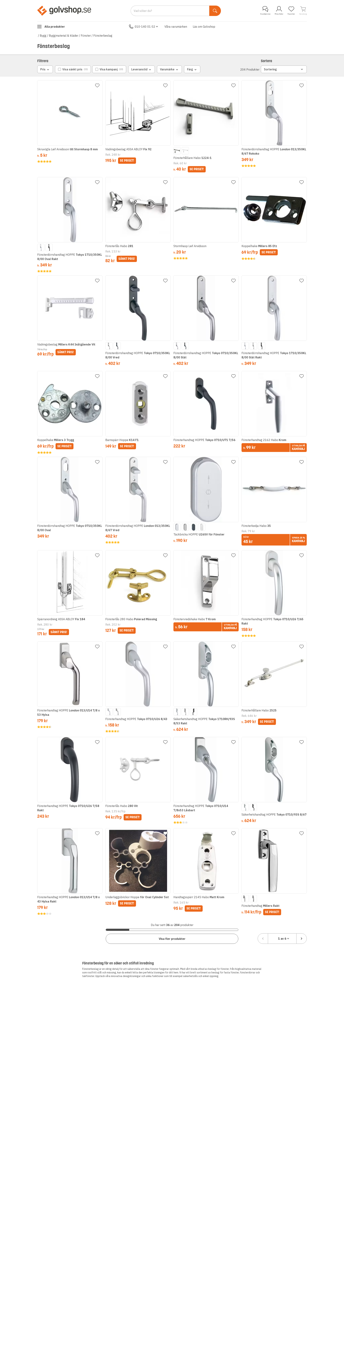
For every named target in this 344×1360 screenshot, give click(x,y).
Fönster (86, 35)
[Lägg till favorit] (97, 85)
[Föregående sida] (263, 939)
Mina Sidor (279, 14)
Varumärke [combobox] (167, 69)
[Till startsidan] (64, 10)
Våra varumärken (175, 26)
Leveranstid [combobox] (139, 69)
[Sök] (215, 11)
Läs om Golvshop (204, 26)
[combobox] (282, 939)
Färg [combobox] (190, 69)
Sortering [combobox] (270, 69)
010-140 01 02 (145, 26)
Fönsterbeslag (102, 35)
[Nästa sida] (302, 939)
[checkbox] (73, 69)
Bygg (43, 35)
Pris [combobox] (43, 69)
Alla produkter (54, 26)
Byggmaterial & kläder (63, 35)
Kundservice (265, 14)
